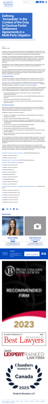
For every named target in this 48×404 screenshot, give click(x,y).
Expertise (12, 401)
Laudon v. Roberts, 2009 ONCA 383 (11, 162)
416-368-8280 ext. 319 (36, 243)
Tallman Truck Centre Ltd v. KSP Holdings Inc (28, 83)
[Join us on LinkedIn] (40, 2)
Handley (35, 108)
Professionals (8, 401)
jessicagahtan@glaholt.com (12, 245)
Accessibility (42, 401)
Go (37, 2)
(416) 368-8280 (15, 255)
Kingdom (12, 65)
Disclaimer (37, 401)
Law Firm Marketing (5, 402)
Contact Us (26, 401)
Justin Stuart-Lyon (35, 238)
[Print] (3, 209)
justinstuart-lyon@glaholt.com (35, 245)
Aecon (12, 169)
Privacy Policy (32, 401)
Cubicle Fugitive (12, 402)
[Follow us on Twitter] (43, 2)
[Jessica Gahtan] (13, 226)
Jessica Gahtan (13, 238)
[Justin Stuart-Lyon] (35, 226)
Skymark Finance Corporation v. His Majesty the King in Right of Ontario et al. (20, 186)
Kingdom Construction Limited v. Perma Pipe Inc (13, 153)
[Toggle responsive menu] (46, 2)
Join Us (22, 401)
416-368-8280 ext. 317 (13, 243)
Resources (17, 401)
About (3, 401)
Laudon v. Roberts (7, 82)
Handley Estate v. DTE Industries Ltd (10, 160)
